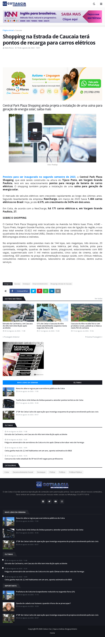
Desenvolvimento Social (23, 472)
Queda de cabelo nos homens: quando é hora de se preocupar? (43, 603)
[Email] (58, 291)
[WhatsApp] (45, 291)
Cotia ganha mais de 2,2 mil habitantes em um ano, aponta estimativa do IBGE (38, 451)
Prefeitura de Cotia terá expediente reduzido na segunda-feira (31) (45, 592)
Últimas (77, 382)
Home (52, 633)
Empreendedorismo (40, 284)
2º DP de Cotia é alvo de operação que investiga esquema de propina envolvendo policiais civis (57, 412)
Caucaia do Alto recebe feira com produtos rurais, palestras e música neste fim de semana (86, 326)
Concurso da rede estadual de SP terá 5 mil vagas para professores (34, 459)
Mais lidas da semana (27, 382)
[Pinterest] (39, 291)
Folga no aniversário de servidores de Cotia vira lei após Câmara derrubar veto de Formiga (44, 442)
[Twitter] (33, 291)
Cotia (7, 472)
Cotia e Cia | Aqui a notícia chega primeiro (60, 629)
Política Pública (75, 472)
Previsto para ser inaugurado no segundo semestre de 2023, (40, 176)
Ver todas (98, 298)
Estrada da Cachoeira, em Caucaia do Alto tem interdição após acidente (18, 326)
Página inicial (8, 30)
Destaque (26, 284)
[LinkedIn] (52, 291)
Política (62, 472)
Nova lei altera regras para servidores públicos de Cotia (40, 388)
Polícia (52, 472)
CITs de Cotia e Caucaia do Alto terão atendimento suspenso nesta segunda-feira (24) (52, 326)
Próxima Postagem (93, 337)
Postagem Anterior (12, 337)
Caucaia (18, 30)
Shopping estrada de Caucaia (61, 284)
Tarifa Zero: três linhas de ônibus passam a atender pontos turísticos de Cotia (49, 400)
